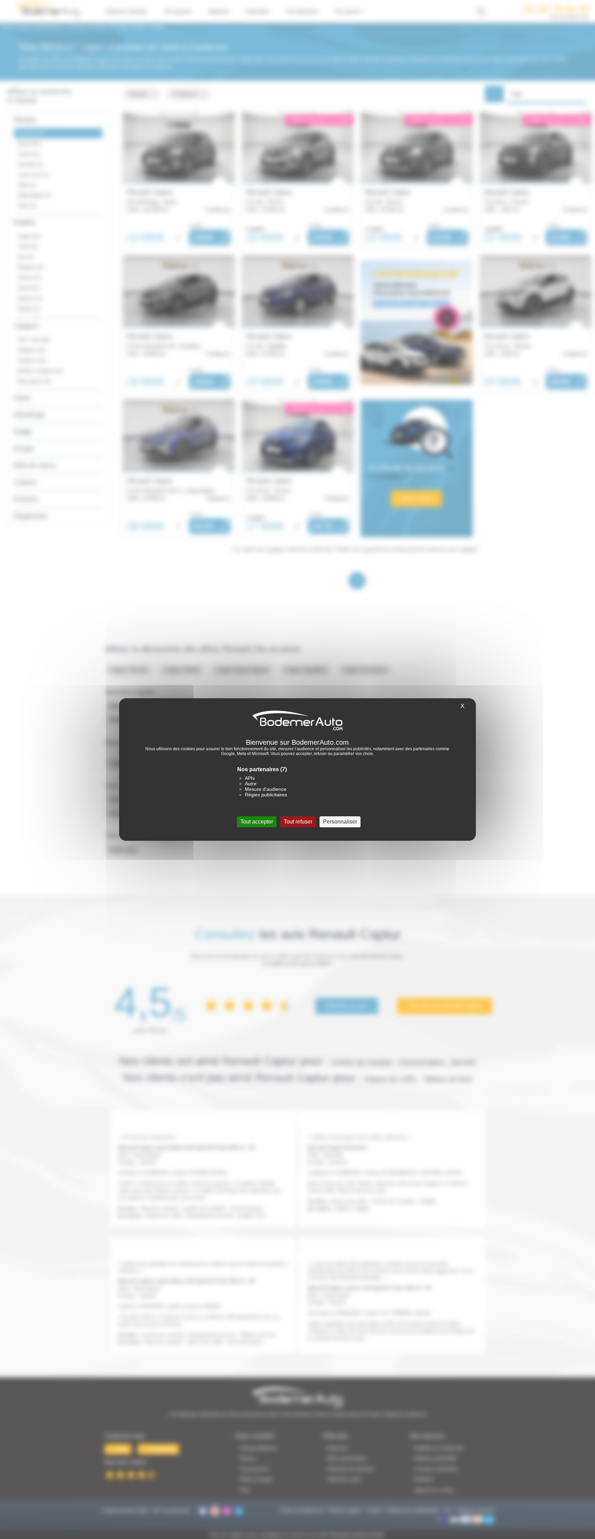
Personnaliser (340, 822)
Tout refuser (298, 822)
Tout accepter (256, 822)
